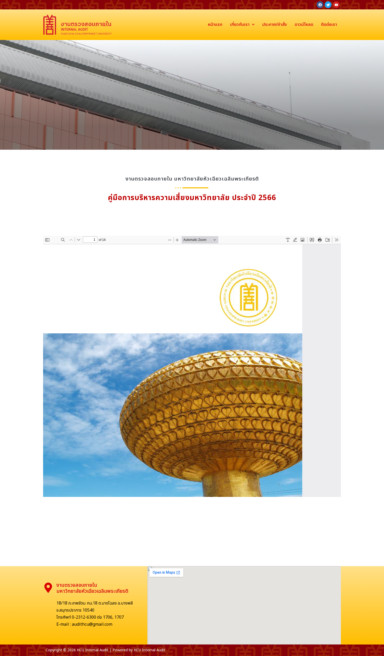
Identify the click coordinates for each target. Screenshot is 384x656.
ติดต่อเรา (329, 24)
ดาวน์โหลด (304, 24)
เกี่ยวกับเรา (239, 24)
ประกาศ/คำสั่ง (274, 24)
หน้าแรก (215, 24)
